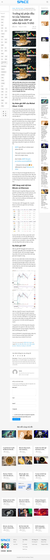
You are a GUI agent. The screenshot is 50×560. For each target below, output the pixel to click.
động (2, 105)
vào (2, 94)
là (5, 47)
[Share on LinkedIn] (6, 116)
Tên (13, 397)
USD (2, 91)
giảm (2, 45)
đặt (20, 344)
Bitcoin (3, 16)
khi (2, 47)
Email (13, 403)
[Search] (47, 2)
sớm (15, 345)
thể (6, 56)
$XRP (16, 147)
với (2, 97)
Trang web (14, 409)
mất (6, 50)
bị (5, 28)
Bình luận (14, 387)
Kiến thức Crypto (19, 8)
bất (2, 28)
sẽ (12, 345)
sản (2, 56)
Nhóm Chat (43, 541)
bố (16, 344)
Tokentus (18, 345)
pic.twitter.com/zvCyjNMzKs (23, 161)
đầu (2, 103)
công (2, 36)
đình (25, 344)
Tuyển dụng (34, 544)
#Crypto (27, 159)
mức (28, 344)
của (6, 39)
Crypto (3, 33)
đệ (6, 103)
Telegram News (44, 544)
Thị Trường (25, 546)
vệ (6, 94)
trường (3, 83)
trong (3, 80)
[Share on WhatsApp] (3, 112)
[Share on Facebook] (6, 112)
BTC (2, 19)
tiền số (3, 69)
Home (13, 8)
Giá (5, 42)
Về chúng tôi (34, 541)
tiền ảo (3, 74)
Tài (2, 86)
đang (2, 100)
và (6, 91)
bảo (2, 25)
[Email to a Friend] (6, 114)
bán (2, 22)
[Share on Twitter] (3, 114)
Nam (2, 53)
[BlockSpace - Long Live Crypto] (23, 2)
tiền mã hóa (4, 66)
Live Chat (15, 544)
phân (33, 344)
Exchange (25, 544)
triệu (2, 77)
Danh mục (25, 549)
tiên (6, 59)
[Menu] (2, 1)
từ (6, 89)
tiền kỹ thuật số (4, 63)
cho (6, 30)
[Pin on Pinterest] (3, 116)
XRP (6, 97)
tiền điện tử (4, 72)
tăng (2, 89)
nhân (30, 344)
